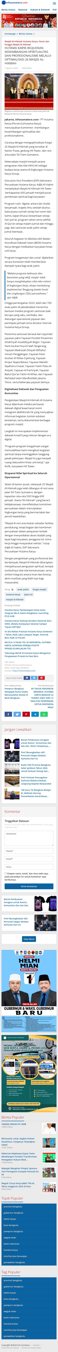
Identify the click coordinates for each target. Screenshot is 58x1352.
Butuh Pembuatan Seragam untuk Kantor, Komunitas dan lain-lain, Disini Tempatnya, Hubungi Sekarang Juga (16, 905)
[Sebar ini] (8, 714)
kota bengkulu (11, 1225)
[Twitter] (34, 678)
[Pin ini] (26, 714)
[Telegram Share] (35, 714)
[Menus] (54, 3)
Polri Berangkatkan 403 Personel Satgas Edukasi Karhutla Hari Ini (33, 755)
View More (29, 939)
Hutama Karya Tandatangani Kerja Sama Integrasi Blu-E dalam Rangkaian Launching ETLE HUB (26, 613)
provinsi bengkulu (13, 1206)
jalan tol (28, 594)
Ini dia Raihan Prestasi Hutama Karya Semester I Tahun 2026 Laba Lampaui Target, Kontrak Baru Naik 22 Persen (28, 634)
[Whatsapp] (44, 714)
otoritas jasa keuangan (15, 1256)
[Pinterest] (41, 678)
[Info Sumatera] (14, 2)
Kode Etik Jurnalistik (10, 1347)
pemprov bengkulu (13, 1231)
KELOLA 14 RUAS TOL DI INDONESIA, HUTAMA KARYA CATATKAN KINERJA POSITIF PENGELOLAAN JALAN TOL (28, 645)
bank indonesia (11, 1243)
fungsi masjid (39, 589)
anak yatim (23, 589)
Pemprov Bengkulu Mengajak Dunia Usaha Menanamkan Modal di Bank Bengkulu (16, 691)
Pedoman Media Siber (31, 1347)
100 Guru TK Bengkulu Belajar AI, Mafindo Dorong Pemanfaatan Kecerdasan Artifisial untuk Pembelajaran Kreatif (36, 796)
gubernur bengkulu (13, 1212)
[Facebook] (27, 678)
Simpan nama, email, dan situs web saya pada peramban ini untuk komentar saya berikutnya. (26, 876)
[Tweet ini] (17, 714)
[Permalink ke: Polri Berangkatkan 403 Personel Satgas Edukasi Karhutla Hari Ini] (12, 756)
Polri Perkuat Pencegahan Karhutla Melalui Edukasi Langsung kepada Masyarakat (36, 780)
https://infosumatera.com (23, 670)
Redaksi (36, 1345)
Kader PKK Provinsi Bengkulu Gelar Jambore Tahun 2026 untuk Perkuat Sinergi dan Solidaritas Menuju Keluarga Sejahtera (36, 771)
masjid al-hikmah (14, 599)
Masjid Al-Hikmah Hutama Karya (21, 41)
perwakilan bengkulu (14, 1262)
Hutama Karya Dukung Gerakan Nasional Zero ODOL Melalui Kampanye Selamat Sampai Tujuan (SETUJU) (28, 623)
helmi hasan (10, 1219)
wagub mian (10, 1237)
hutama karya (13, 594)
